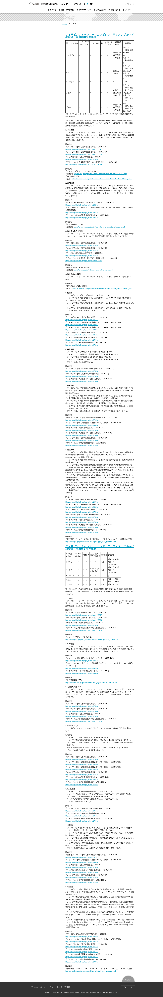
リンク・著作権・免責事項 (60, 987)
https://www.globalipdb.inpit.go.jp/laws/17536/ (81, 376)
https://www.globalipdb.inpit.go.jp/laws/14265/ (81, 205)
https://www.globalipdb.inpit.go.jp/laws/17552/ (81, 159)
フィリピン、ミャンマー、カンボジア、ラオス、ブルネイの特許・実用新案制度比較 (99, 36)
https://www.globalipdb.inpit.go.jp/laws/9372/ (81, 857)
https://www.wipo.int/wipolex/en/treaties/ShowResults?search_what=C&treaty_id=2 (102, 179)
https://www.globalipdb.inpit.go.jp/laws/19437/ (81, 213)
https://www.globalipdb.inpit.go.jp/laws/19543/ (81, 218)
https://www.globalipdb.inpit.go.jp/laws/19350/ (81, 325)
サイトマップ (129, 4)
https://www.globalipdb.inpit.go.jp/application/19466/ (83, 164)
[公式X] (128, 987)
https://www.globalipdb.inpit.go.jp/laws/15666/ (81, 502)
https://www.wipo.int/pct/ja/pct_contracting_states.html (93, 270)
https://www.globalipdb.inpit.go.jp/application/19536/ (83, 154)
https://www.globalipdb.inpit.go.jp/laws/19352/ (81, 330)
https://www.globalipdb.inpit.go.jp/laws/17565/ (81, 245)
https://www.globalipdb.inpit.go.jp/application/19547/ (83, 149)
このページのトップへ (128, 978)
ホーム (64, 24)
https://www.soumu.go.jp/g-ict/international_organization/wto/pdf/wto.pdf (99, 227)
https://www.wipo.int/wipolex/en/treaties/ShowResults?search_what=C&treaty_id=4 (102, 288)
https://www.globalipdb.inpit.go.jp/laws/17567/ (81, 371)
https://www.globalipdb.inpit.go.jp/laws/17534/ (81, 250)
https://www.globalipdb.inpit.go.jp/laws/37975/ (81, 420)
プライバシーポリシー (38, 987)
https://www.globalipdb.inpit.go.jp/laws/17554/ (81, 381)
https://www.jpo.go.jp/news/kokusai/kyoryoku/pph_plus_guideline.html (90, 542)
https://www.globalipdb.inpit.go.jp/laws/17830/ (81, 345)
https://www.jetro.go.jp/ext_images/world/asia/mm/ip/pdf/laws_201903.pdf (100, 174)
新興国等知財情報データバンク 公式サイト (48, 4)
